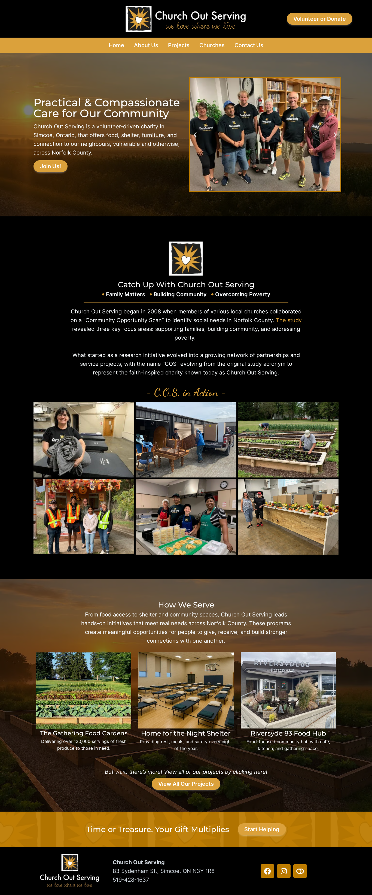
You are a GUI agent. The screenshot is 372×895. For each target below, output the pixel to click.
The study (289, 320)
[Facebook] (267, 871)
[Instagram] (284, 871)
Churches (212, 45)
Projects (179, 45)
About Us (146, 45)
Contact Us (248, 45)
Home (116, 45)
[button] (195, 134)
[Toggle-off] (300, 871)
